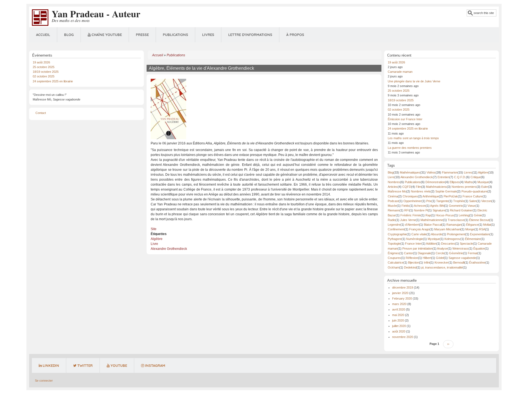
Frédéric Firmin (410, 215)
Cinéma (393, 196)
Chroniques (410, 196)
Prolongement (456, 234)
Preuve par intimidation (417, 248)
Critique (476, 177)
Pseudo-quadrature (474, 191)
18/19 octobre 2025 (46, 71)
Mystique (434, 239)
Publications (175, 34)
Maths (468, 182)
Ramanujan (453, 224)
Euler (484, 186)
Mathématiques (410, 172)
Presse (142, 34)
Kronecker (442, 262)
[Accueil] (40, 17)
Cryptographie (397, 234)
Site (153, 229)
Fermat (472, 253)
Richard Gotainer (461, 210)
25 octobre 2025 (43, 67)
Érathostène (477, 262)
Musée (392, 205)
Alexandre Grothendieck (169, 249)
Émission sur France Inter (405, 119)
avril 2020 (398, 309)
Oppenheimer (412, 201)
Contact (40, 112)
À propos (295, 34)
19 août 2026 (41, 62)
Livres (208, 34)
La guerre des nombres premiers (410, 147)
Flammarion (450, 172)
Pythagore (395, 239)
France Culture (473, 196)
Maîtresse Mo (397, 191)
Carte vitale (419, 234)
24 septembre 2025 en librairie (53, 81)
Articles (393, 186)
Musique (483, 182)
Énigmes (393, 253)
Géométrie (456, 253)
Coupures (394, 257)
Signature (439, 210)
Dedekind (410, 267)
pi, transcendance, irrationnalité (442, 267)
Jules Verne (408, 220)
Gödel (440, 257)
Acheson (420, 205)
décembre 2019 (402, 287)
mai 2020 (398, 315)
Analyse (442, 248)
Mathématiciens (436, 186)
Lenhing (464, 215)
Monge (469, 229)
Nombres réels (421, 191)
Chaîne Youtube (107, 34)
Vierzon (486, 201)
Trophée (458, 201)
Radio (391, 220)
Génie (478, 215)
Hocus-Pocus (445, 215)
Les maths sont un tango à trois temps (413, 138)
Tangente (442, 201)
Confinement (396, 229)
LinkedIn (51, 365)
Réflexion (412, 257)
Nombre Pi (421, 210)
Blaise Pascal (433, 224)
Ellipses (455, 182)
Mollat (487, 224)
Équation (479, 248)
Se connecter (44, 380)
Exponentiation (480, 234)
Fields (405, 205)
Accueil (43, 34)
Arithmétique (430, 196)
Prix (428, 201)
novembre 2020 (402, 337)
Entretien (443, 177)
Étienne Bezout (479, 220)
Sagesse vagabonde (462, 257)
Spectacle (466, 243)
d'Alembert (412, 224)
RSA (482, 229)
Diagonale (424, 253)
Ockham (393, 267)
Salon (473, 201)
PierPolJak (451, 196)
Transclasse (456, 220)
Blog (69, 34)
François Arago (419, 229)
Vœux (471, 205)
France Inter (413, 243)
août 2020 (398, 331)
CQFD (406, 186)
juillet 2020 (399, 326)
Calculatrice (395, 262)
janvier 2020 (400, 293)
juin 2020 (398, 320)
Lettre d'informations (250, 34)
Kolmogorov (452, 239)
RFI (406, 210)
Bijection (413, 262)
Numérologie (414, 239)
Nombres (394, 182)
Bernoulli (458, 262)
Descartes (448, 243)
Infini (427, 262)
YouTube (119, 365)
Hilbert (427, 257)
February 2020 (402, 298)
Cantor (408, 253)
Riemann (394, 210)
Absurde (436, 234)
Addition (431, 243)
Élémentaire (473, 239)
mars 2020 (399, 304)
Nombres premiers (464, 186)
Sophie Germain (446, 191)
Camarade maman (400, 71)
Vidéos (431, 172)
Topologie (394, 243)
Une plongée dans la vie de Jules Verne (414, 81)
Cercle (440, 253)
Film (418, 186)
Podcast (393, 201)
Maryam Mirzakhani (447, 229)
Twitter (85, 365)
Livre (154, 244)
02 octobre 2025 (43, 76)
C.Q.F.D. (460, 177)
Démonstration (435, 182)
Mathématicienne (431, 220)
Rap (428, 215)
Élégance (472, 224)
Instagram (155, 365)
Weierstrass (460, 248)
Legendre (394, 224)
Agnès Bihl (437, 205)
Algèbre (157, 239)
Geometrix (456, 205)
